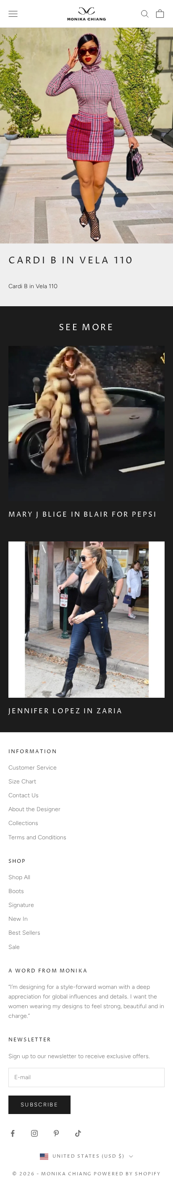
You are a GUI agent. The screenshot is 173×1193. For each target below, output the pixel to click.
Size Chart (22, 781)
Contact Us (23, 795)
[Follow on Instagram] (34, 1133)
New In (18, 918)
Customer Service (32, 767)
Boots (16, 891)
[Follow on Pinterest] (56, 1133)
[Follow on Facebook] (12, 1133)
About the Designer (34, 809)
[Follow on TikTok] (78, 1133)
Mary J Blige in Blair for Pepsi (82, 514)
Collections (23, 823)
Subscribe (39, 1104)
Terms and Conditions (37, 837)
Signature (21, 905)
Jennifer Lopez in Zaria (65, 711)
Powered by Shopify (127, 1174)
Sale (14, 947)
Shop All (19, 877)
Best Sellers (24, 932)
